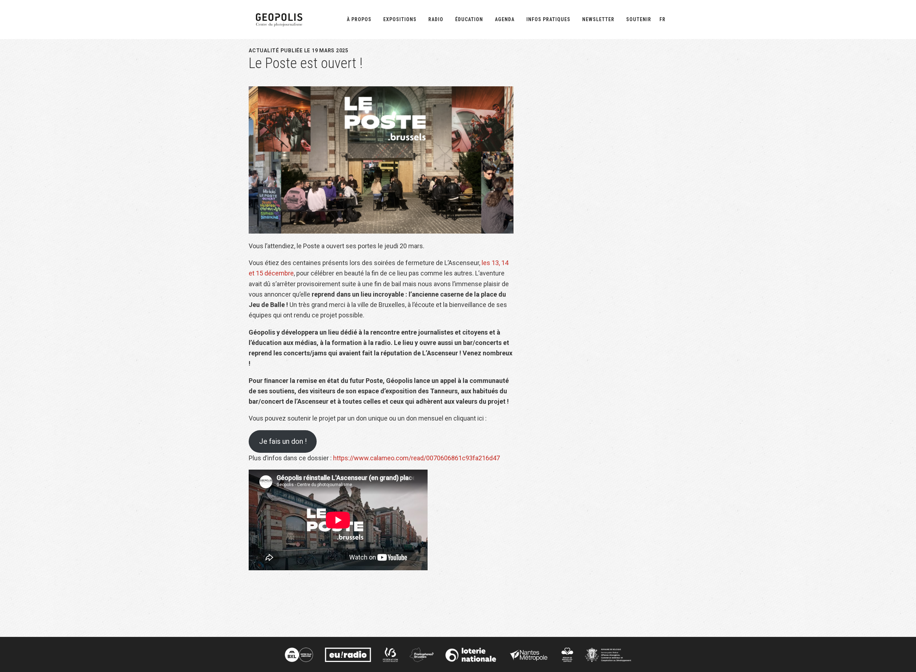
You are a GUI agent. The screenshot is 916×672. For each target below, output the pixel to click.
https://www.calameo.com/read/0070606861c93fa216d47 (416, 458)
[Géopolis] (279, 19)
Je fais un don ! (283, 441)
